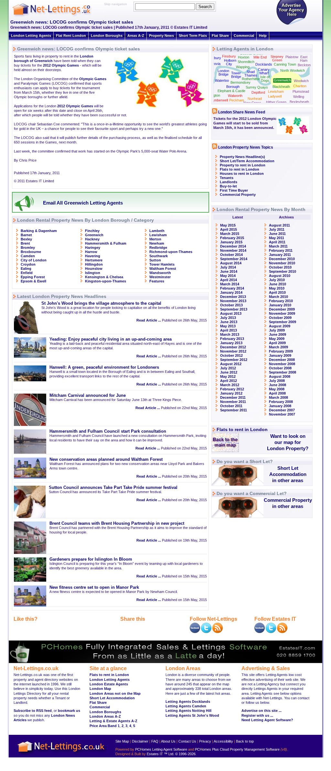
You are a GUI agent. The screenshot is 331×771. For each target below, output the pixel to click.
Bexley (26, 239)
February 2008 (281, 402)
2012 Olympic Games (61, 65)
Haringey (92, 247)
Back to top (245, 741)
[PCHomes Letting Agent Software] (165, 662)
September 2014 (233, 259)
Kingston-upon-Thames (105, 281)
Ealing (26, 268)
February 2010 (281, 301)
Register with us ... (257, 715)
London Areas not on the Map (115, 693)
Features (156, 281)
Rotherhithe (251, 79)
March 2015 (229, 234)
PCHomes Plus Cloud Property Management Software (237, 749)
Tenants (226, 178)
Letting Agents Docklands (188, 701)
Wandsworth (160, 273)
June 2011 (277, 234)
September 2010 (282, 271)
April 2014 (228, 280)
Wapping (243, 67)
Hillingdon (94, 264)
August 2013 (230, 313)
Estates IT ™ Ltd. (160, 754)
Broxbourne (31, 252)
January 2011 (280, 255)
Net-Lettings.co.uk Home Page (62, 755)
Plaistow (291, 57)
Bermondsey (240, 82)
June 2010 (277, 284)
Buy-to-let (228, 186)
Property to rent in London (242, 165)
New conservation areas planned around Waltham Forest (106, 459)
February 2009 (281, 351)
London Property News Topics (245, 147)
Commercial (244, 35)
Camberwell (218, 100)
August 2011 (279, 225)
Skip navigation (115, 4)
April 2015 (228, 229)
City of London (34, 260)
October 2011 (231, 406)
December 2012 (233, 347)
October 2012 (231, 355)
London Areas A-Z (105, 716)
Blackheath (281, 87)
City (229, 64)
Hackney (92, 239)
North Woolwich (292, 70)
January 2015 (231, 242)
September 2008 (282, 372)
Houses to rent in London (242, 173)
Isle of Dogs (265, 78)
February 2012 (232, 389)
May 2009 (276, 339)
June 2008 (277, 385)
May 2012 (228, 376)
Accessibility (223, 741)
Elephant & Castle (231, 91)
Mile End (260, 57)
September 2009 (282, 322)
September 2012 (233, 360)
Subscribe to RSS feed (33, 711)
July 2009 (277, 330)
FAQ (154, 741)
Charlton (299, 86)
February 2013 (232, 339)
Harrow (91, 252)
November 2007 (282, 414)
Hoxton (243, 57)
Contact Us (187, 741)
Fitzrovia (213, 64)
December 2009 (282, 309)
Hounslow (93, 268)
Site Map (122, 741)
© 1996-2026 (185, 754)
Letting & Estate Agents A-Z (113, 721)
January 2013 (231, 343)
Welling (298, 97)
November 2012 (233, 351)
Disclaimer (140, 741)
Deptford (258, 92)
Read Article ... (148, 320)
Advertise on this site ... (261, 711)
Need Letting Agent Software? (267, 720)
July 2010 (277, 280)
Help (263, 35)
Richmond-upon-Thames (170, 252)
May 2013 (228, 326)
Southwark (158, 256)
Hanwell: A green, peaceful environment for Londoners (104, 367)
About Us (168, 741)
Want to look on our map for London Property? (287, 442)
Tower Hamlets (162, 264)
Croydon (28, 264)
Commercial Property (238, 194)
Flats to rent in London (239, 169)
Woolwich (301, 81)
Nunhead (255, 98)
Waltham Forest (162, 268)
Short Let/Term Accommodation (247, 161)
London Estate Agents (109, 684)
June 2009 (277, 334)
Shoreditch (246, 62)
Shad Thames (250, 73)
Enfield (27, 273)
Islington (92, 273)
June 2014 (228, 271)
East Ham (303, 58)
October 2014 (231, 255)
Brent (25, 243)
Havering (92, 256)
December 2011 (233, 397)
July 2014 (228, 267)
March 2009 (278, 347)
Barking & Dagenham (39, 231)
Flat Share (220, 35)
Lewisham (158, 235)
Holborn (230, 60)
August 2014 (230, 263)
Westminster (160, 277)
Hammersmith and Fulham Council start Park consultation (107, 431)
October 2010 (280, 267)
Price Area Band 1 (105, 726)
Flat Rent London (71, 35)
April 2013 (228, 330)
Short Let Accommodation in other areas (287, 474)
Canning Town (285, 64)
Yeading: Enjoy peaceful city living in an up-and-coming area (110, 339)
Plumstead (301, 91)
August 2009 (279, 326)
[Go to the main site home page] (57, 16)
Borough (233, 87)
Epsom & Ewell (33, 281)
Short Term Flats (193, 35)
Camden (28, 256)
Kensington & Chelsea (104, 277)
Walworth (235, 96)
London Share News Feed (241, 112)
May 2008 (276, 389)
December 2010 (282, 259)
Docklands (263, 64)
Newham (156, 243)
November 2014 (233, 250)
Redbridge (158, 247)
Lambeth (157, 231)
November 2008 (282, 364)
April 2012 (228, 381)
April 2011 (277, 242)
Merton (155, 239)
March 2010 (278, 297)
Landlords (228, 182)
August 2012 (230, 364)
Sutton (155, 260)
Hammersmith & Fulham (105, 243)
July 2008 (277, 381)
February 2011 (281, 250)
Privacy (205, 741)
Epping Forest (33, 277)
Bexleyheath (299, 102)
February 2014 (232, 288)
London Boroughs (107, 35)
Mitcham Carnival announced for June (87, 395)
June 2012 (228, 372)
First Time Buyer (234, 190)
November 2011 (233, 402)
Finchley (92, 231)
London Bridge (223, 72)
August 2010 (279, 276)
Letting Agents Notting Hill (188, 711)
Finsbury (229, 56)
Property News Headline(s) (242, 157)
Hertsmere (93, 260)
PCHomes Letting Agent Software (161, 749)
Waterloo (222, 80)
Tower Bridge (236, 75)
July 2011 (276, 229)
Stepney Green (277, 58)
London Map (100, 689)
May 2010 (276, 288)
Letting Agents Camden (186, 706)
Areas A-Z (135, 35)
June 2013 (228, 322)
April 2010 (277, 292)
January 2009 (280, 355)
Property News (161, 35)
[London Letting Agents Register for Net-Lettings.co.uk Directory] (291, 24)
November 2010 (282, 263)
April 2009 (277, 343)
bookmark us (69, 711)
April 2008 (277, 393)
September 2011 (233, 410)
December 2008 (282, 360)
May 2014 (228, 276)
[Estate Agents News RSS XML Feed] (282, 632)
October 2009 (280, 318)
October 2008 (280, 368)
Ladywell (275, 96)
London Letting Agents (31, 35)
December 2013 (233, 297)
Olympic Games (92, 79)
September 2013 (233, 309)
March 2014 (229, 284)
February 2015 (232, 238)
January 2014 (231, 292)
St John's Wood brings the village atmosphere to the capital (101, 303)
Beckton (304, 65)
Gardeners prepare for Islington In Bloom (90, 559)
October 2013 (231, 305)
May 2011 (276, 238)
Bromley (28, 247)
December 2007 (282, 410)
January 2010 (280, 305)
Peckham (236, 100)
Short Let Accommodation (112, 698)
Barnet (26, 235)
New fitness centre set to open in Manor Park (94, 587)
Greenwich (94, 235)
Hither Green (276, 102)
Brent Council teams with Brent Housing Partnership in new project (116, 523)
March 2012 (229, 385)
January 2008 (280, 406)
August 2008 (279, 376)
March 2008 (278, 397)
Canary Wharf (264, 71)
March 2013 (229, 334)
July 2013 (228, 318)
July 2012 (228, 368)
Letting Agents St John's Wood (192, 715)
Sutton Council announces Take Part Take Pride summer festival (113, 487)
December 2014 (233, 246)
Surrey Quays (257, 87)
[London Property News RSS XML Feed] (217, 632)
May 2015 (228, 225)
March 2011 (278, 246)
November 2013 (233, 301)
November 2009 (282, 313)
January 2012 (231, 393)
